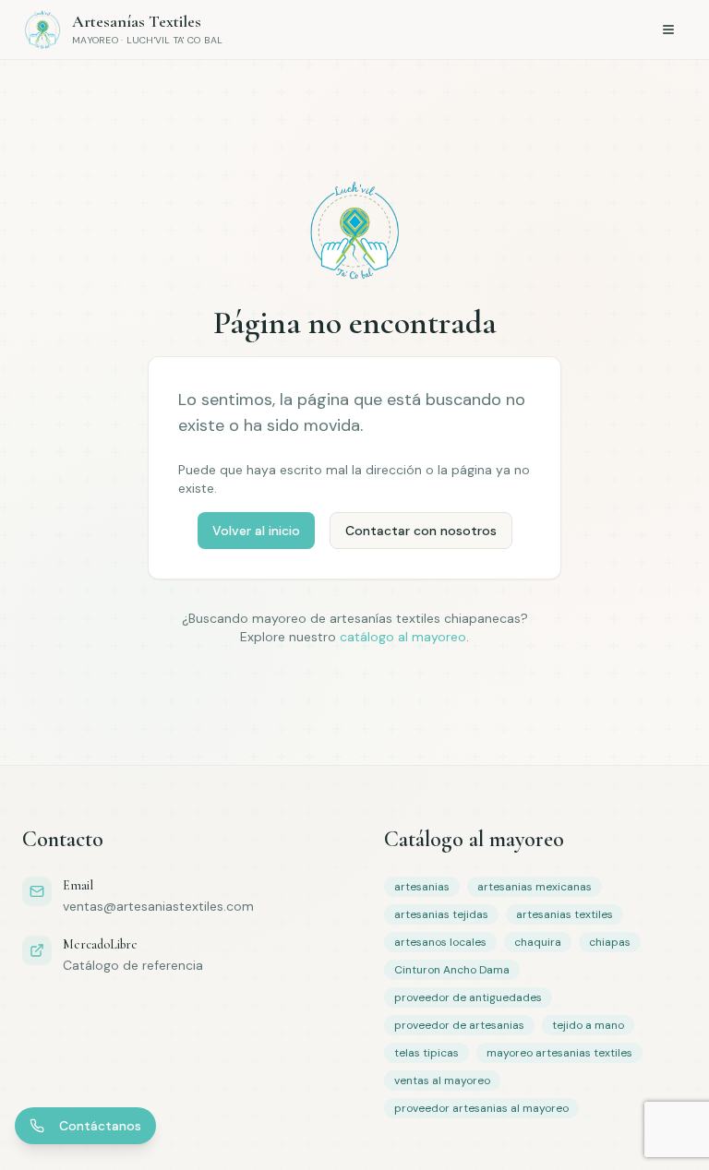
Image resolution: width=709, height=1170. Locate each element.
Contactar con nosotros (421, 530)
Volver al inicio (256, 530)
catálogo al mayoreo (403, 636)
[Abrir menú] (668, 29)
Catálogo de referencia (133, 965)
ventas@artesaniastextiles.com (158, 906)
